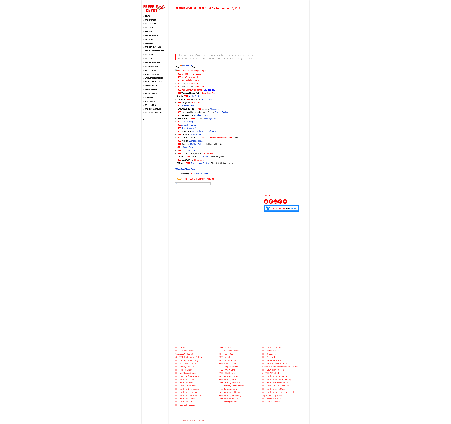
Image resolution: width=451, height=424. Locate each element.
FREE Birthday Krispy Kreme (274, 376)
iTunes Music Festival (200, 163)
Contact (213, 414)
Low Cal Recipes (188, 121)
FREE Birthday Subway (228, 389)
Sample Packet (221, 112)
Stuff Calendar (201, 173)
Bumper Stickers (196, 141)
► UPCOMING (148, 43)
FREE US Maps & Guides (185, 373)
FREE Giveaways (269, 354)
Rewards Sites (187, 105)
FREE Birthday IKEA (183, 401)
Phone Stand (194, 83)
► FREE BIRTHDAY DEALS (152, 47)
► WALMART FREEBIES (151, 74)
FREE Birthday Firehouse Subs (275, 385)
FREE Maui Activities (227, 363)
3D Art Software (188, 150)
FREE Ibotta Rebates (271, 401)
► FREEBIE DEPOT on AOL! (152, 113)
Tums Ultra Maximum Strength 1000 (216, 137)
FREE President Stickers (229, 350)
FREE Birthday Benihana (185, 385)
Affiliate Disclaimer (187, 414)
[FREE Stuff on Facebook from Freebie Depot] (270, 203)
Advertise (198, 414)
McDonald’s (215, 109)
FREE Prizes (180, 347)
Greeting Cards (209, 118)
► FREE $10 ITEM (149, 28)
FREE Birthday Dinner (184, 379)
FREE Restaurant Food (272, 360)
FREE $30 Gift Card (227, 370)
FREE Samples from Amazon (187, 376)
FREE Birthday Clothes (228, 376)
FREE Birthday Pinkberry (229, 392)
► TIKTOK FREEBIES (150, 94)
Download (203, 156)
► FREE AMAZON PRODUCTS (153, 51)
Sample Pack (199, 86)
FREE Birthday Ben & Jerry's (231, 395)
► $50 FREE (147, 16)
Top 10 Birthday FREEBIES (273, 395)
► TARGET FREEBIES (150, 70)
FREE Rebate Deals (183, 370)
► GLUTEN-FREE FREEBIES (152, 82)
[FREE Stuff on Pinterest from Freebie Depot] (280, 203)
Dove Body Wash (209, 93)
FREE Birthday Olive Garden (187, 389)
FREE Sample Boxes (270, 350)
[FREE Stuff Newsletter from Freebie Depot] (275, 203)
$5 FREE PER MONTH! (271, 373)
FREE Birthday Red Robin (230, 382)
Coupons (196, 102)
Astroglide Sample (189, 125)
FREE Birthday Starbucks (186, 392)
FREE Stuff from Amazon (273, 370)
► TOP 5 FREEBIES (149, 101)
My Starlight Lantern (190, 80)
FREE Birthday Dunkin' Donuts (188, 395)
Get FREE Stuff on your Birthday (189, 357)
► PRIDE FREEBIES (149, 105)
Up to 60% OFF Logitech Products (194, 179)
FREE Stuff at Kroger (228, 357)
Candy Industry (201, 115)
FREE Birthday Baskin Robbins (275, 382)
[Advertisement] (216, 31)
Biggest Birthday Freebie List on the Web (280, 366)
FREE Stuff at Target (271, 357)
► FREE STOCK (148, 32)
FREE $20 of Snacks (227, 373)
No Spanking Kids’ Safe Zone (204, 131)
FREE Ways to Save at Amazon (275, 363)
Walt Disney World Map (191, 90)
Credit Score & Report (191, 74)
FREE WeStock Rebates (229, 398)
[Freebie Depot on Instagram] (285, 203)
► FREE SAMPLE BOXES (151, 63)
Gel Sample (196, 134)
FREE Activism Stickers (272, 398)
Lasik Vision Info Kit (189, 77)
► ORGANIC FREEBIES (151, 86)
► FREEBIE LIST (148, 55)
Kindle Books (194, 96)
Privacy (206, 414)
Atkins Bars (188, 147)
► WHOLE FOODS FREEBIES (153, 78)
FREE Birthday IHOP (227, 379)
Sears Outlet (206, 99)
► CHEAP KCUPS (149, 97)
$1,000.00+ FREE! (226, 354)
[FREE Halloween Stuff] (193, 65)
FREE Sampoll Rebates (185, 405)
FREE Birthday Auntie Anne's (231, 385)
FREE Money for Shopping (186, 360)
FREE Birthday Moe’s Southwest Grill (278, 392)
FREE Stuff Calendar (227, 360)
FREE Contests (225, 347)
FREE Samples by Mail (228, 366)
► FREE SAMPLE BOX (150, 35)
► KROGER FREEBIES (150, 66)
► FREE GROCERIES (150, 24)
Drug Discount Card (190, 128)
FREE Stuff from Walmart (186, 363)
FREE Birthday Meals (184, 382)
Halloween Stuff (186, 65)
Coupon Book (208, 153)
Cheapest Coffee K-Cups (186, 354)
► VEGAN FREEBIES (150, 90)
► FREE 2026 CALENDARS (152, 109)
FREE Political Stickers (271, 347)
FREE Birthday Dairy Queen (274, 389)
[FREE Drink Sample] (190, 70)
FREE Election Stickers (184, 350)
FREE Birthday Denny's (185, 398)
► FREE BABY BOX (149, 20)
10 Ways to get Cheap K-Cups (185, 169)
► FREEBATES (148, 39)
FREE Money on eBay (184, 366)
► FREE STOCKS (148, 59)
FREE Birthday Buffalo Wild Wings (277, 379)
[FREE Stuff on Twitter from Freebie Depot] (266, 203)
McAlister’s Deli (197, 144)
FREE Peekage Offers (228, 401)
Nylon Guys (199, 160)
